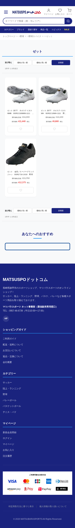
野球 (22, 36)
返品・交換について (13, 356)
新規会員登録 (9, 432)
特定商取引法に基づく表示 (21, 506)
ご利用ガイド (9, 338)
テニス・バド (9, 412)
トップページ (9, 36)
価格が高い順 (41, 63)
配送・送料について (13, 344)
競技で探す (32, 29)
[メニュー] (6, 12)
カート (69, 14)
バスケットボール (12, 406)
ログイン (7, 438)
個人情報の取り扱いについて (53, 506)
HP (6, 318)
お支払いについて (12, 350)
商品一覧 (44, 29)
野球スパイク (35, 36)
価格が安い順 (22, 63)
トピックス (56, 29)
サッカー (7, 382)
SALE (66, 29)
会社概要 (7, 362)
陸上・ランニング (12, 388)
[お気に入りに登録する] (21, 129)
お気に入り (60, 14)
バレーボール (9, 400)
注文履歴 (7, 456)
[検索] (68, 21)
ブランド (20, 29)
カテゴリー (8, 29)
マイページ (48, 14)
